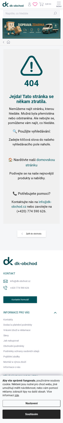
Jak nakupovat (11, 340)
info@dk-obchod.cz (20, 281)
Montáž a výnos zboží (14, 362)
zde (17, 395)
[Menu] (59, 4)
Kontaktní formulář (20, 300)
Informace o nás (11, 367)
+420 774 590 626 (19, 287)
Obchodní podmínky (13, 346)
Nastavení (32, 403)
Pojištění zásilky (11, 356)
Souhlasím (31, 414)
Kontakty (8, 319)
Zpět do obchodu (33, 234)
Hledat (55, 13)
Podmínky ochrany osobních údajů (21, 351)
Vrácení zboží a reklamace (16, 330)
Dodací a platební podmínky (17, 324)
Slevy (6, 335)
